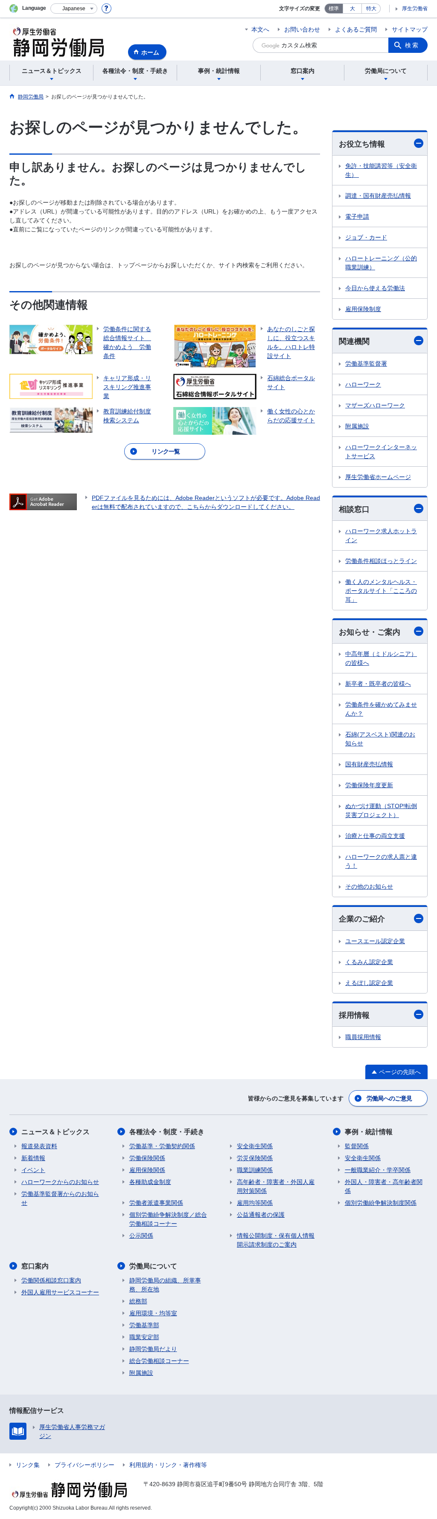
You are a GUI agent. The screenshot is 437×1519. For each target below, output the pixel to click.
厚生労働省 (415, 9)
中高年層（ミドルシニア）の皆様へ (381, 658)
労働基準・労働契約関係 (162, 1146)
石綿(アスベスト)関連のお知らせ (380, 739)
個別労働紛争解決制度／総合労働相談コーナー (168, 1219)
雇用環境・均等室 (153, 1313)
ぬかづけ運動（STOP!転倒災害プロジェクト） (381, 810)
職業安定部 (144, 1337)
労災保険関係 (255, 1158)
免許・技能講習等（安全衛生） (381, 170)
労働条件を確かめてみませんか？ (381, 709)
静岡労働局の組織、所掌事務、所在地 (165, 1285)
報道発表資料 (39, 1146)
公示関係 (141, 1235)
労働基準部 (144, 1325)
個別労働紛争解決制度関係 (381, 1202)
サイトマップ (410, 29)
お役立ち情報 (362, 144)
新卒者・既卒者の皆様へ (378, 683)
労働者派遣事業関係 (156, 1202)
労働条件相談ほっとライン (381, 560)
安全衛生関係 (255, 1146)
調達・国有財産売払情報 (378, 195)
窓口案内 (35, 1266)
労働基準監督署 (366, 363)
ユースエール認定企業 (375, 941)
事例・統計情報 (369, 1131)
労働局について (153, 1266)
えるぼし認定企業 (369, 982)
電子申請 (357, 216)
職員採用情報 (363, 1037)
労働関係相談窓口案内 (51, 1280)
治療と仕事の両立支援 (375, 835)
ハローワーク (363, 384)
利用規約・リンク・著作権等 (168, 1464)
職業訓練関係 (255, 1170)
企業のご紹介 (362, 919)
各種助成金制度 (150, 1181)
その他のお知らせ (369, 886)
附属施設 (357, 426)
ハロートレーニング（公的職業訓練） (381, 263)
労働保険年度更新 (369, 785)
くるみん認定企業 (369, 962)
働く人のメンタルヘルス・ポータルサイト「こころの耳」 (381, 590)
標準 (334, 9)
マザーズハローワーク (375, 405)
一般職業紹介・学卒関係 (378, 1170)
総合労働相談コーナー (159, 1360)
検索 (412, 45)
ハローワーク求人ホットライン (381, 535)
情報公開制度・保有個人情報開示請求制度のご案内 (276, 1240)
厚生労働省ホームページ (378, 477)
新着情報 (33, 1158)
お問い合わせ (302, 29)
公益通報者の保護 (261, 1214)
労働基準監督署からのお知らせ (60, 1198)
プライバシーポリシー (84, 1464)
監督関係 (357, 1146)
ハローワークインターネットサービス (381, 451)
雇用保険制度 (363, 309)
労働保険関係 (147, 1158)
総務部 (138, 1301)
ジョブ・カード (366, 237)
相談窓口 (354, 509)
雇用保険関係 (147, 1170)
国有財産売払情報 (369, 764)
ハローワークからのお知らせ (60, 1181)
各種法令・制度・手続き (166, 1131)
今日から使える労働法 (375, 288)
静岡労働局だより (153, 1349)
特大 (371, 9)
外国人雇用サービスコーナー (60, 1292)
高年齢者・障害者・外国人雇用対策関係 (276, 1186)
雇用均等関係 (255, 1202)
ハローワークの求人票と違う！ (381, 861)
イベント (33, 1170)
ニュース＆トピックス (55, 1131)
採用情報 (354, 1015)
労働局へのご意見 (389, 1098)
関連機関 (354, 341)
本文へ (260, 29)
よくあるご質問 (356, 29)
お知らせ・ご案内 (369, 632)
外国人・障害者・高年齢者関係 (383, 1186)
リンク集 (28, 1464)
